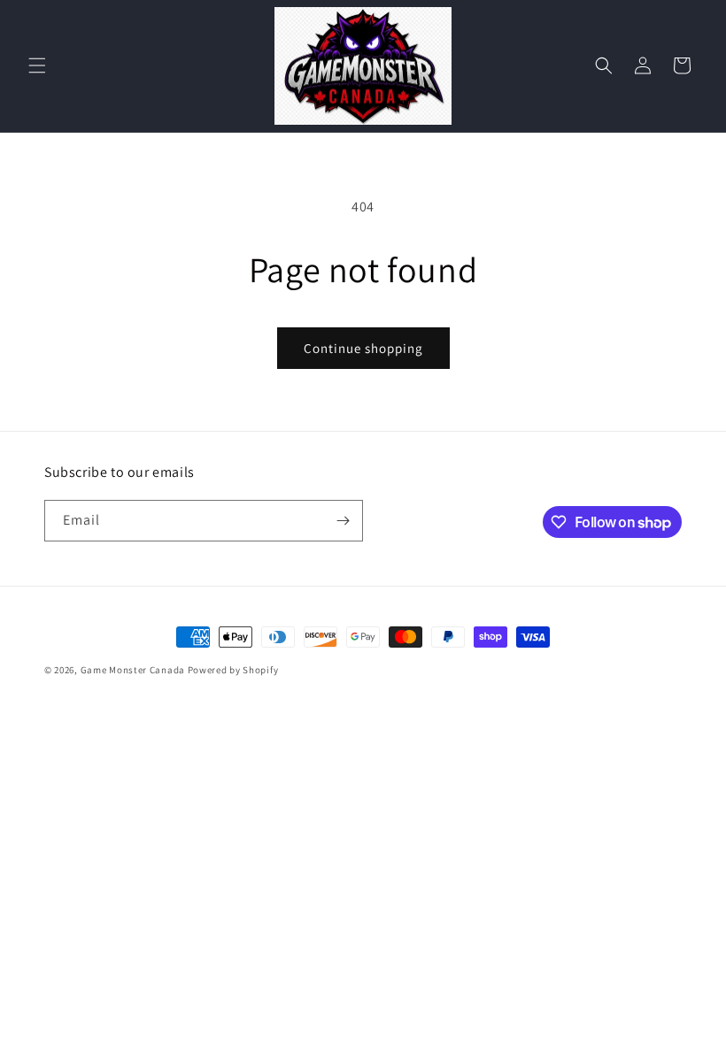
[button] (37, 65)
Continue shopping (363, 348)
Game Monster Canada (133, 670)
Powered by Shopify (233, 670)
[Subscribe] (342, 520)
